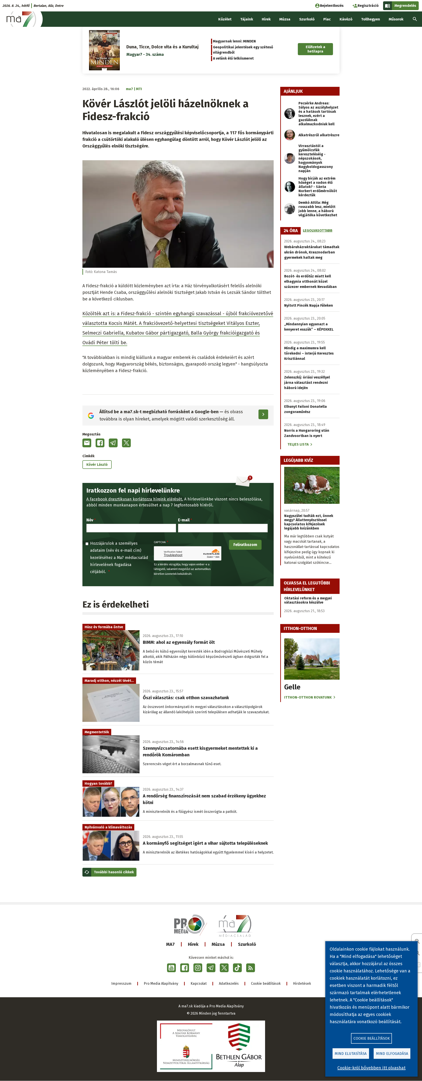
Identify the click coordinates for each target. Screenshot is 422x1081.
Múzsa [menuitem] (284, 19)
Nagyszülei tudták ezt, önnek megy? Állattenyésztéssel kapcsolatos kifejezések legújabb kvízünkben (308, 522)
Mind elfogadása (392, 1053)
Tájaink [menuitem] (246, 19)
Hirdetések (302, 983)
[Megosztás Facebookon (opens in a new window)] (100, 443)
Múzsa (218, 944)
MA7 (170, 944)
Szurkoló (247, 944)
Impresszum (121, 983)
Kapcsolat (199, 983)
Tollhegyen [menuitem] (370, 19)
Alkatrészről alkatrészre (318, 135)
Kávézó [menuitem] (346, 19)
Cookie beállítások (266, 983)
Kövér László (97, 464)
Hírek (193, 944)
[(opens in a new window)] (171, 967)
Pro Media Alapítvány (161, 983)
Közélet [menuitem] (224, 19)
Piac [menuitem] (327, 19)
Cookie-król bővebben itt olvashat (371, 1067)
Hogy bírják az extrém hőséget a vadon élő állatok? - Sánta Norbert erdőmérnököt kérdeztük (317, 186)
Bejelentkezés (332, 6)
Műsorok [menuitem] (396, 19)
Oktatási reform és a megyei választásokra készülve (308, 600)
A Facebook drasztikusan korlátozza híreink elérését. (134, 499)
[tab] (291, 231)
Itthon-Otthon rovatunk (308, 697)
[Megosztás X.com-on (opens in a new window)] (126, 443)
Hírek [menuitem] (266, 19)
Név (89, 520)
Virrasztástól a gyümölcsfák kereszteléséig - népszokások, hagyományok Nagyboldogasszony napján (315, 158)
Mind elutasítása (351, 1053)
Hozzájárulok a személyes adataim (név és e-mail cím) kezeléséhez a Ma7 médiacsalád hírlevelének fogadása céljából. (119, 557)
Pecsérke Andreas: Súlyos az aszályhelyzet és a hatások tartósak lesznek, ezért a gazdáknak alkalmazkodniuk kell (318, 113)
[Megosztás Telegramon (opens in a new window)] (113, 443)
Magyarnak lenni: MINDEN (234, 41)
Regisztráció (368, 6)
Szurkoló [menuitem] (307, 19)
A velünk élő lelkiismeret (233, 58)
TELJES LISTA (298, 444)
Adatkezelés (229, 983)
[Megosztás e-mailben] (86, 443)
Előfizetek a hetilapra (315, 49)
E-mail (183, 520)
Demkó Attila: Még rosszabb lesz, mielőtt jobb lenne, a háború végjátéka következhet (317, 208)
